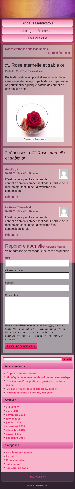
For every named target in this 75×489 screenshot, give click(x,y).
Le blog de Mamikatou (38, 31)
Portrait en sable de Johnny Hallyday (30, 392)
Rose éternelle (15, 460)
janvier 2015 (13, 433)
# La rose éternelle (58, 52)
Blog (31, 476)
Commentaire (12, 295)
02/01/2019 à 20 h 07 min (21, 211)
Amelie (9, 169)
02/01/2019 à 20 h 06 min (21, 173)
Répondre (11, 196)
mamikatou (37, 71)
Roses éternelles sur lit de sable (25, 49)
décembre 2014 (15, 437)
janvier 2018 (13, 422)
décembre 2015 (15, 430)
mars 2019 (12, 411)
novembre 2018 (15, 414)
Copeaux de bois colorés (22, 373)
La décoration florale (19, 452)
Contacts (41, 476)
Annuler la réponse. (56, 247)
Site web (9, 283)
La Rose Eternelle (16, 207)
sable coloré (13, 464)
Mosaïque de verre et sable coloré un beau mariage (38, 377)
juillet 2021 (12, 407)
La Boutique (37, 38)
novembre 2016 (15, 426)
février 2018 (13, 418)
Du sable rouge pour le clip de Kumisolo (32, 388)
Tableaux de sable (17, 467)
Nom (7, 258)
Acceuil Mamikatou (37, 23)
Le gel (10, 456)
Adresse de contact (14, 270)
